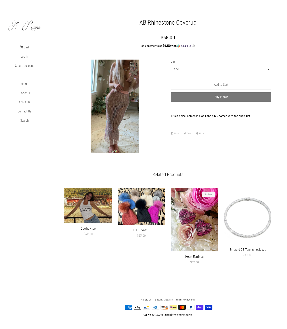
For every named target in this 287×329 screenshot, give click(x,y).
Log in (24, 56)
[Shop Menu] (29, 93)
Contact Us (24, 111)
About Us (24, 102)
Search (24, 120)
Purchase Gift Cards (185, 299)
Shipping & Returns (164, 299)
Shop (24, 93)
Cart (26, 47)
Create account (24, 66)
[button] (167, 46)
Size (173, 62)
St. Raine (166, 314)
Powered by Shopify (182, 314)
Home (24, 84)
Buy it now (221, 97)
